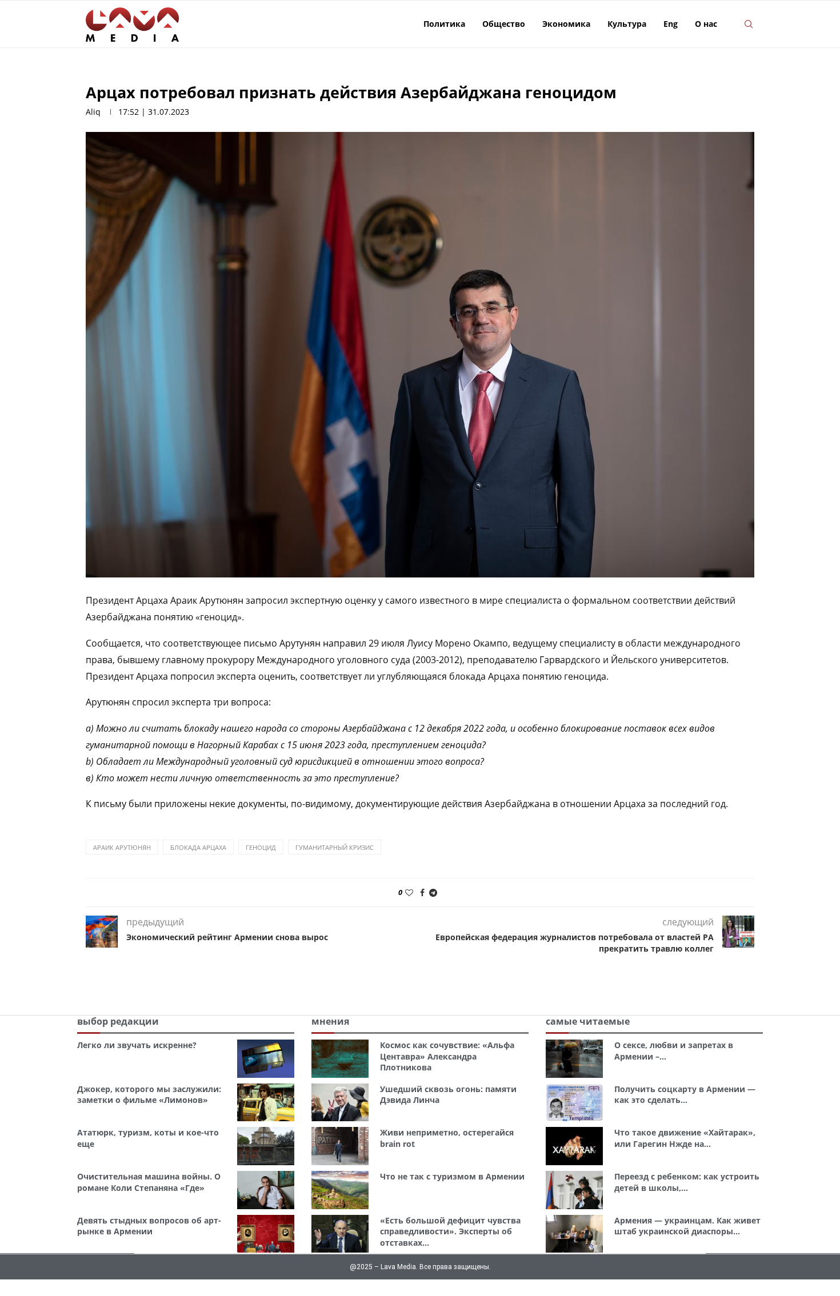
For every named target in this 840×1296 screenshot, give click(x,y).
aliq (93, 111)
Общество (503, 23)
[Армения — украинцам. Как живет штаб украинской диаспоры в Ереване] (574, 1234)
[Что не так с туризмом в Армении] (340, 1190)
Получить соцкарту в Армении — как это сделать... (684, 1095)
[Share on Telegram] (433, 892)
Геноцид (261, 847)
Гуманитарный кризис (334, 847)
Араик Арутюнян (122, 847)
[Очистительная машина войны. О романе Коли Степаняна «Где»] (265, 1190)
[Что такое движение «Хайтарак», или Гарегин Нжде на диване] (574, 1146)
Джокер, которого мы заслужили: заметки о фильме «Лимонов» (149, 1095)
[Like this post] (409, 892)
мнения (330, 1021)
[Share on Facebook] (422, 892)
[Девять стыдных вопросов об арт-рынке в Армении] (265, 1234)
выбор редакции (118, 1021)
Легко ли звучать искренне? (137, 1045)
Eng (670, 23)
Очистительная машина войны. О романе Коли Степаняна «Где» (149, 1182)
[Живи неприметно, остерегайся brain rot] (340, 1146)
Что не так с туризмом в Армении (452, 1176)
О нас (706, 23)
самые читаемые (588, 1021)
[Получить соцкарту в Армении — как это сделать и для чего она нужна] (574, 1103)
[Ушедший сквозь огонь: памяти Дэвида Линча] (340, 1103)
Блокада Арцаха (198, 847)
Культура (626, 23)
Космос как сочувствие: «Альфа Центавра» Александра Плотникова (447, 1056)
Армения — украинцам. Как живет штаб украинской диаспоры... (687, 1226)
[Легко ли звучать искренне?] (265, 1059)
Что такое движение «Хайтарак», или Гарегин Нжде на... (684, 1138)
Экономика (566, 23)
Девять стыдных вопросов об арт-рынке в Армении (149, 1226)
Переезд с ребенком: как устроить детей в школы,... (686, 1182)
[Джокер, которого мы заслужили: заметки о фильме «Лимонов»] (265, 1103)
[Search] (748, 24)
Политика (444, 23)
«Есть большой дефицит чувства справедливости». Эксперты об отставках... (450, 1231)
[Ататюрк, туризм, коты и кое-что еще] (265, 1146)
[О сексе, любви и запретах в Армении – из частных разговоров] (574, 1059)
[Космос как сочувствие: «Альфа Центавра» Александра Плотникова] (340, 1059)
